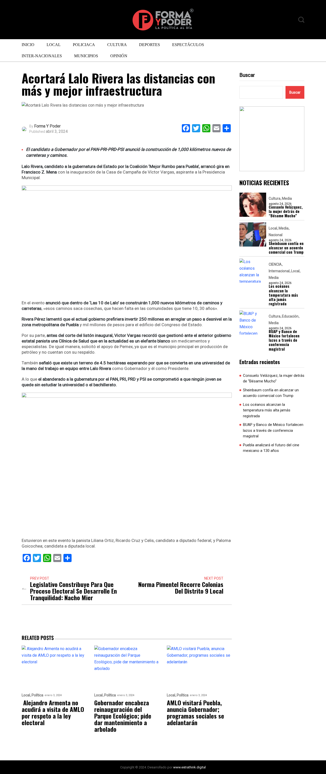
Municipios (86, 56)
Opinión (118, 56)
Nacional (275, 235)
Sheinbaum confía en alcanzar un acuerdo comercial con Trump (286, 247)
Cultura (117, 44)
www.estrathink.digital (189, 767)
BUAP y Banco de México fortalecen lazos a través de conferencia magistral (284, 340)
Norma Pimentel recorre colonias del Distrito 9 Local (180, 587)
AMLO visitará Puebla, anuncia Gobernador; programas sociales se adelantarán (195, 712)
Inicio (28, 44)
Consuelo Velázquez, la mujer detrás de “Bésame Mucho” (286, 211)
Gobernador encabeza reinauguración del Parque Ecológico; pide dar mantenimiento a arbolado (122, 715)
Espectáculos (188, 44)
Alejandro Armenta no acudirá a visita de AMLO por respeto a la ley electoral (53, 712)
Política (37, 695)
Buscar (247, 75)
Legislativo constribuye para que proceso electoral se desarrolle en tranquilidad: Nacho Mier (73, 591)
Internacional (279, 271)
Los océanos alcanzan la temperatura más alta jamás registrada (283, 295)
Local (54, 44)
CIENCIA (275, 264)
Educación (290, 316)
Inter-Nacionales (42, 56)
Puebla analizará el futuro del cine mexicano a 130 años (271, 448)
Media (287, 198)
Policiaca (84, 44)
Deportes (149, 44)
